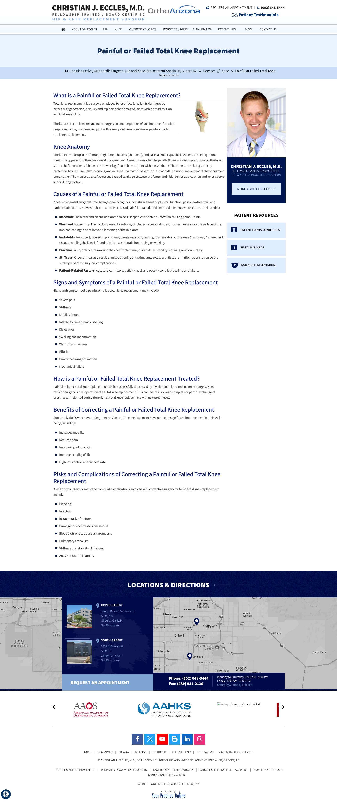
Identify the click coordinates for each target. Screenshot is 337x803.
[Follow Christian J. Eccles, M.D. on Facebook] (137, 739)
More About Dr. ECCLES (256, 189)
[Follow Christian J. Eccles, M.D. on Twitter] (149, 739)
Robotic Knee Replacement (75, 770)
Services (209, 70)
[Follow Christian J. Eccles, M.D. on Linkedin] (187, 739)
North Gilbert (112, 605)
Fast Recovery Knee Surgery (173, 770)
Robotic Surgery (175, 29)
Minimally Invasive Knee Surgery (124, 770)
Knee (118, 29)
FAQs (248, 29)
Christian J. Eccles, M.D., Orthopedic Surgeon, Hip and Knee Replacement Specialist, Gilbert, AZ (170, 760)
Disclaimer (105, 752)
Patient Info (227, 29)
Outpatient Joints (142, 29)
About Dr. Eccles (84, 29)
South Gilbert (112, 640)
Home (63, 29)
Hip (105, 29)
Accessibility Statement (236, 752)
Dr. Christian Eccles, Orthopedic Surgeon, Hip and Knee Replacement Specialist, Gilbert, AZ (131, 70)
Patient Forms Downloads (260, 230)
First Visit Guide (252, 247)
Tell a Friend (181, 752)
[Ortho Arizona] (172, 9)
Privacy (123, 752)
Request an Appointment (231, 7)
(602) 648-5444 (273, 7)
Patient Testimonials (258, 14)
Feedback (159, 752)
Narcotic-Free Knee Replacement (223, 770)
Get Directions (110, 625)
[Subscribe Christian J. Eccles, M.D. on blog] (174, 739)
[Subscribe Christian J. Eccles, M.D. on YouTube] (162, 739)
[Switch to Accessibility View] (6, 794)
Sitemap (140, 752)
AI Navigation (202, 29)
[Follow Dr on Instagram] (199, 739)
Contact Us (268, 29)
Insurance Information (257, 265)
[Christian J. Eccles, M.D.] (98, 12)
